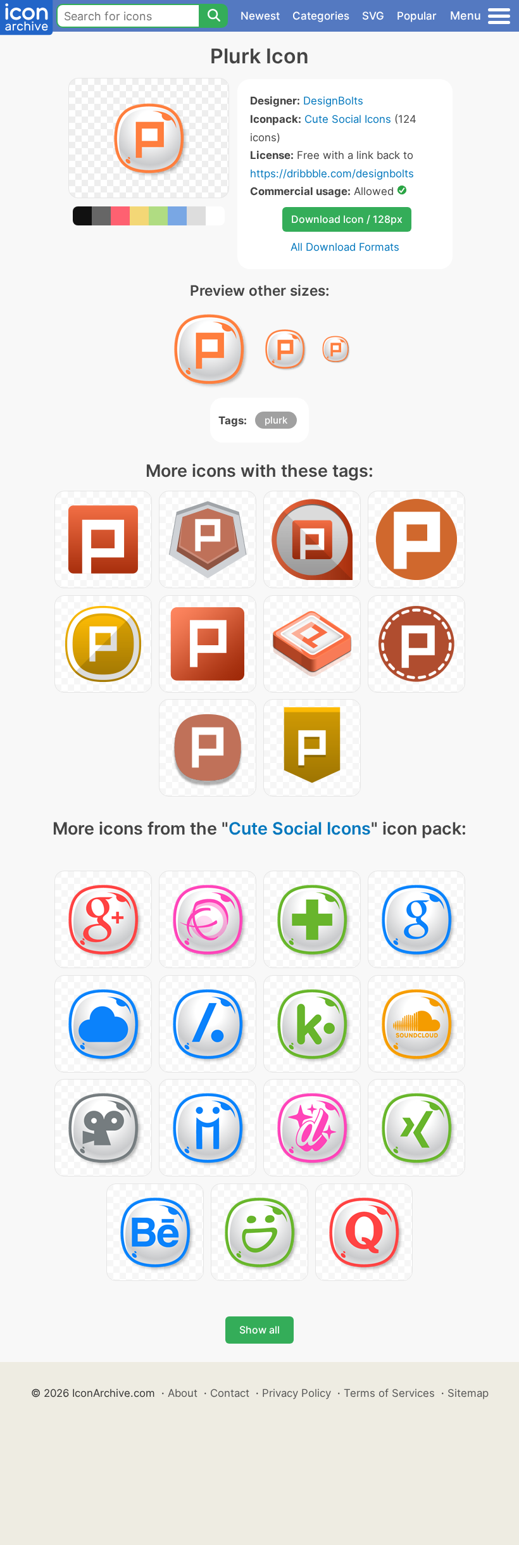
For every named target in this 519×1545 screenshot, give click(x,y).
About (182, 1393)
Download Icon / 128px (347, 219)
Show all (259, 1329)
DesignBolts (333, 100)
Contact (229, 1393)
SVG (373, 15)
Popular (417, 15)
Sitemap (468, 1393)
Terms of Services (389, 1393)
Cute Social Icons (347, 119)
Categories (320, 15)
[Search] (213, 16)
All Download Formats (345, 247)
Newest (260, 15)
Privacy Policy (296, 1393)
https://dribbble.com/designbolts (332, 173)
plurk (276, 420)
